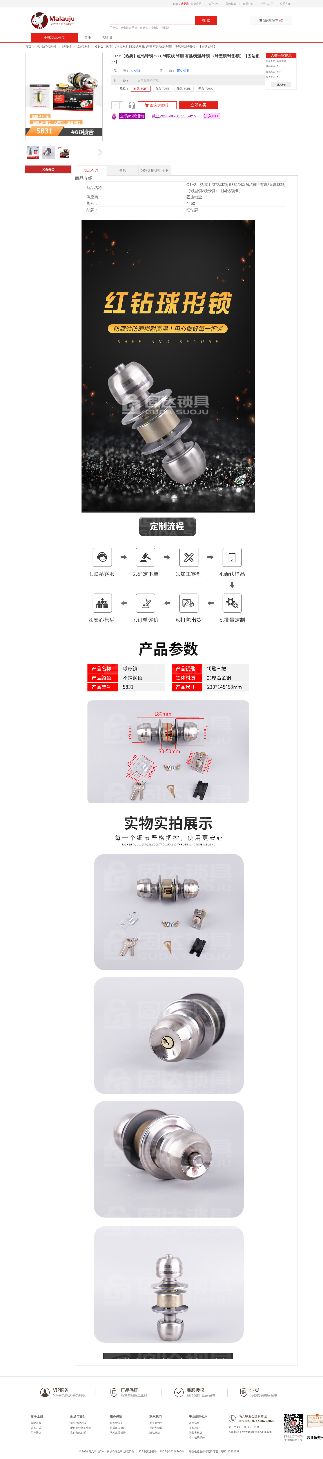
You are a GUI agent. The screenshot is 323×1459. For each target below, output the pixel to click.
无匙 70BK (205, 88)
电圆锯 (165, 27)
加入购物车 (159, 105)
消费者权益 (195, 1432)
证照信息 (194, 1423)
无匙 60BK (184, 88)
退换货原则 (116, 1423)
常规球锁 (83, 46)
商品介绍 (91, 171)
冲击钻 (155, 27)
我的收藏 (230, 3)
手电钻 (114, 27)
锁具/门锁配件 (46, 46)
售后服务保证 (118, 1427)
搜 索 (206, 20)
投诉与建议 (156, 1427)
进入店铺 (281, 84)
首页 (87, 38)
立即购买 (198, 105)
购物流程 (36, 1423)
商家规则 (194, 1427)
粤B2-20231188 (230, 1451)
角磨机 (144, 27)
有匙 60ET (141, 88)
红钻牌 (135, 70)
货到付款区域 (78, 1423)
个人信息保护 (197, 1437)
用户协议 (36, 1432)
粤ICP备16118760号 (171, 1451)
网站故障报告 (118, 1432)
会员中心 (248, 3)
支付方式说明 (78, 1432)
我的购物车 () (272, 20)
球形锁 (66, 46)
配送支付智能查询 (80, 1427)
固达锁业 (183, 70)
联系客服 (285, 3)
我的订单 (213, 3)
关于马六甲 (266, 3)
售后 (122, 171)
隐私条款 (154, 1432)
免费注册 (196, 3)
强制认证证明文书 (154, 171)
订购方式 (36, 1427)
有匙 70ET (162, 88)
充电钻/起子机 (129, 27)
